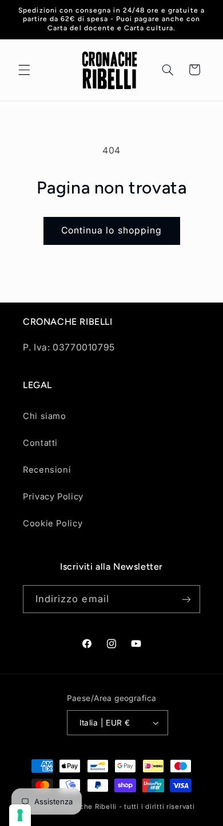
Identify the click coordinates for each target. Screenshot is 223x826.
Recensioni (47, 470)
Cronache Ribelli (88, 807)
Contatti (40, 443)
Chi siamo (44, 416)
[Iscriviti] (186, 599)
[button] (24, 70)
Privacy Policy (53, 496)
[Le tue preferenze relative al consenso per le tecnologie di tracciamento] (20, 815)
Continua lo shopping (111, 230)
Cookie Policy (52, 523)
